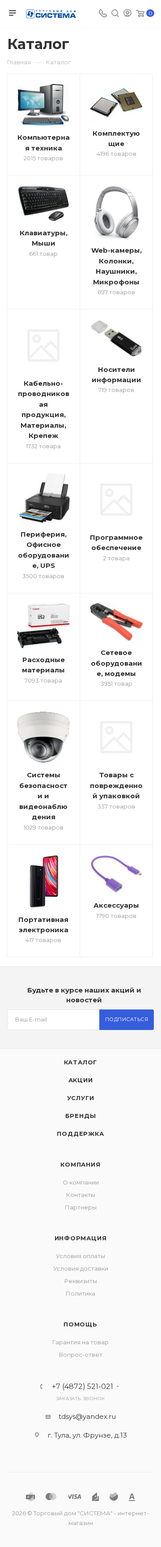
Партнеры (81, 1207)
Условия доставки (80, 1268)
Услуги (80, 1097)
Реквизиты (80, 1280)
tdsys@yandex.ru (87, 1416)
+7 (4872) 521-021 (82, 1386)
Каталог (80, 1062)
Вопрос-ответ (80, 1354)
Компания (80, 1164)
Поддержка (80, 1133)
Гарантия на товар (80, 1342)
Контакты (80, 1194)
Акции (80, 1080)
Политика (80, 1293)
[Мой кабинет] (127, 14)
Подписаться (126, 1019)
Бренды (80, 1115)
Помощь (80, 1324)
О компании (81, 1182)
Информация (81, 1238)
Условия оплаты (80, 1255)
